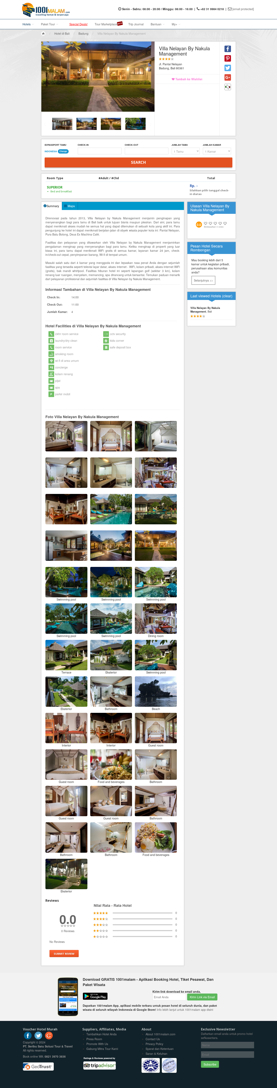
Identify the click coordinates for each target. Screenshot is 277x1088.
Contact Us (153, 1039)
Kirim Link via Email (202, 997)
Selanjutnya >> (203, 280)
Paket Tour (48, 24)
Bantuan (156, 24)
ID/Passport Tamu (55, 144)
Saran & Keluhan (156, 1054)
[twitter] (38, 1038)
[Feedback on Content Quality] (228, 87)
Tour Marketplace (106, 24)
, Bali (205, 309)
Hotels (27, 24)
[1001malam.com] (45, 9)
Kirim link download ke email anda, (176, 991)
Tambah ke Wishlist (188, 79)
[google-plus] (49, 1038)
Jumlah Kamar (212, 144)
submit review (64, 953)
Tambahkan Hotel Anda (101, 1034)
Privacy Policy (154, 1044)
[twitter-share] (228, 68)
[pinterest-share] (228, 58)
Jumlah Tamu (180, 144)
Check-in (83, 144)
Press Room (94, 1039)
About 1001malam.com (160, 1034)
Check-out (131, 144)
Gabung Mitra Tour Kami (102, 1049)
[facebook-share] (228, 49)
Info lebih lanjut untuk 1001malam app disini (185, 1010)
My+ (175, 24)
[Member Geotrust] (38, 1065)
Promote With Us (97, 1044)
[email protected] (243, 9)
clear (227, 295)
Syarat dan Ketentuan (160, 1049)
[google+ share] (228, 77)
